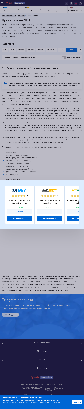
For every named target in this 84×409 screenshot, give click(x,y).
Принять (77, 402)
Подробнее (45, 405)
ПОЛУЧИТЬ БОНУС (20, 218)
